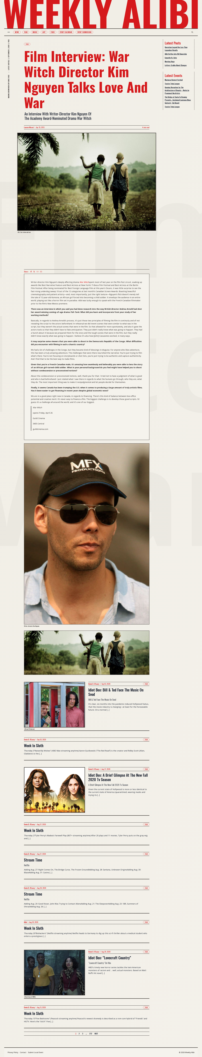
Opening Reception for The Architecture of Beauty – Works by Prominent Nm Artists (177, 90)
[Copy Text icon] (38, 271)
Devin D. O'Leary (93, 684)
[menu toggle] (9, 32)
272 (90, 1033)
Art (44, 32)
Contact (23, 1052)
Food (52, 32)
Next (96, 1033)
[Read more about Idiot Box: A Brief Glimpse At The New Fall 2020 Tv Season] (54, 791)
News (17, 32)
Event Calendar (66, 32)
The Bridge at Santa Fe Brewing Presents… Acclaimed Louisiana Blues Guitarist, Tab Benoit (178, 100)
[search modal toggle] (192, 32)
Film (25, 32)
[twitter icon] (34, 271)
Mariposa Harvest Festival (174, 80)
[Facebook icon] (31, 271)
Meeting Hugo (170, 61)
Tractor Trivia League (172, 83)
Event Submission (84, 32)
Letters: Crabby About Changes (176, 65)
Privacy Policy (13, 1052)
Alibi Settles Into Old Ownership (176, 54)
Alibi (25, 922)
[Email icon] (41, 271)
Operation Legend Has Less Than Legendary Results (176, 48)
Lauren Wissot (29, 127)
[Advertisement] (86, 251)
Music (35, 32)
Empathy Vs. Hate (171, 58)
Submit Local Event (35, 1052)
